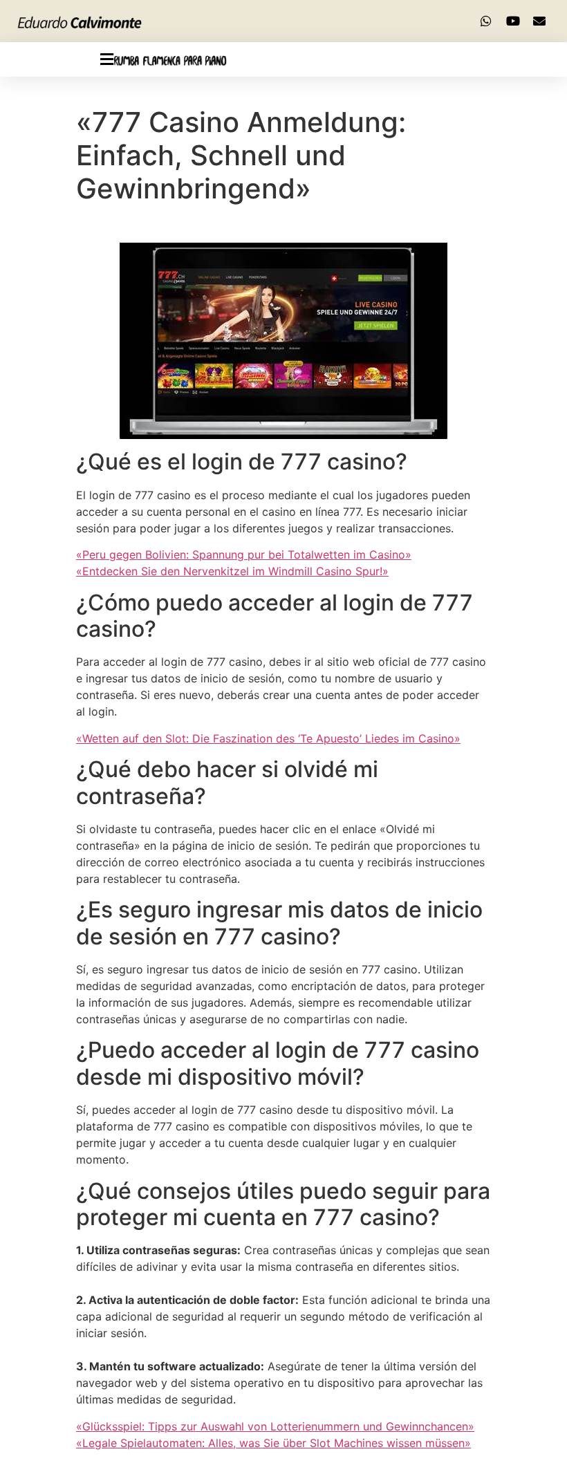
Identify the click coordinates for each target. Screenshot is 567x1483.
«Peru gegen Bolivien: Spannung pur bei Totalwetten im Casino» (243, 554)
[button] (56, 59)
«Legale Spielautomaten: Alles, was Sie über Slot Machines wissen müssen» (273, 1443)
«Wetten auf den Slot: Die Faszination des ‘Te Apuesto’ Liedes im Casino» (268, 738)
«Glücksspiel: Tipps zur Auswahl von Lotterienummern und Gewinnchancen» (275, 1426)
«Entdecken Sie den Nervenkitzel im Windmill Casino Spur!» (232, 571)
